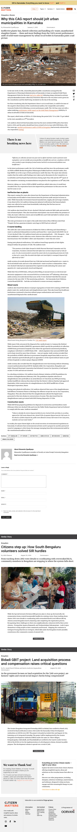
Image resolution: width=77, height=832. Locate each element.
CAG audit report (41, 340)
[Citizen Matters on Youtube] (6, 826)
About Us (27, 809)
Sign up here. (48, 800)
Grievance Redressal (51, 819)
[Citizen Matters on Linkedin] (15, 822)
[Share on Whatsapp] (74, 97)
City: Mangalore (12, 436)
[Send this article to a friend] (74, 91)
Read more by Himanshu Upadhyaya (25, 455)
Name (3, 491)
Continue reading (38, 638)
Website (3, 504)
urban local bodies (7, 439)
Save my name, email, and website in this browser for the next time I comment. (22, 511)
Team (26, 811)
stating (21, 129)
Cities (34, 9)
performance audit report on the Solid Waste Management (38, 110)
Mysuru (12, 15)
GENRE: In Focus (44, 436)
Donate (69, 9)
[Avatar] (6, 454)
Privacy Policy (52, 809)
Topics (42, 9)
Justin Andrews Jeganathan (31, 668)
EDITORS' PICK (34, 436)
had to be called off (36, 95)
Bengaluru (4, 543)
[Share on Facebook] (73, 100)
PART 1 (52, 3)
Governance (51, 27)
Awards (27, 812)
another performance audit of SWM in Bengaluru (34, 127)
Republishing (52, 814)
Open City (39, 815)
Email (3, 497)
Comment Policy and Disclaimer (53, 816)
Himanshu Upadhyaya (11, 27)
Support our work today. (25, 780)
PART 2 (62, 3)
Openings (27, 814)
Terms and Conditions (51, 811)
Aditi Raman (7, 555)
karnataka (66, 436)
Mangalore (5, 15)
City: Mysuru (24, 436)
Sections (50, 9)
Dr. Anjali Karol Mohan (11, 668)
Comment (4, 474)
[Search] (75, 9)
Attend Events (40, 811)
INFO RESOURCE (56, 436)
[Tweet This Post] (74, 94)
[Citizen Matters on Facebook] (10, 822)
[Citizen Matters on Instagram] (6, 822)
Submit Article (60, 9)
